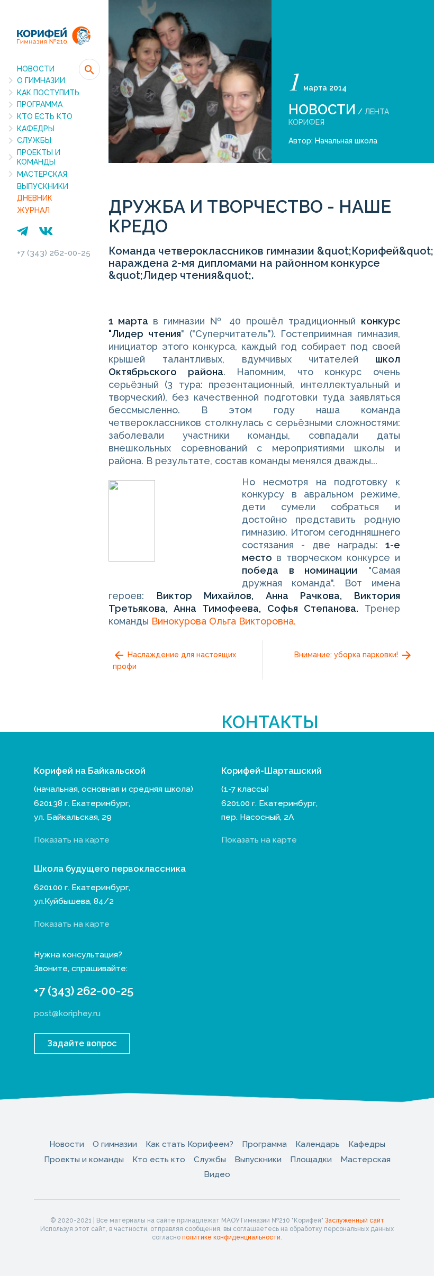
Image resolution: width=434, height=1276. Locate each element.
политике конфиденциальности (231, 1237)
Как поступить (48, 92)
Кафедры (36, 128)
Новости (36, 69)
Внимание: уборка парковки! (347, 654)
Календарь (317, 1144)
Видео (217, 1174)
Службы (34, 140)
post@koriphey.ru (67, 1013)
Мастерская (42, 174)
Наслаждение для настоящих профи (174, 660)
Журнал (33, 210)
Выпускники (42, 186)
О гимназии (41, 80)
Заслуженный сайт (354, 1220)
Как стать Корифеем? (189, 1144)
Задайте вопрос (82, 1043)
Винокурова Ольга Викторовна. (223, 621)
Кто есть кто (45, 116)
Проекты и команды (38, 157)
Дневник (34, 198)
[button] (89, 69)
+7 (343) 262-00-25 (54, 253)
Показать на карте (72, 840)
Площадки (311, 1159)
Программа (39, 104)
